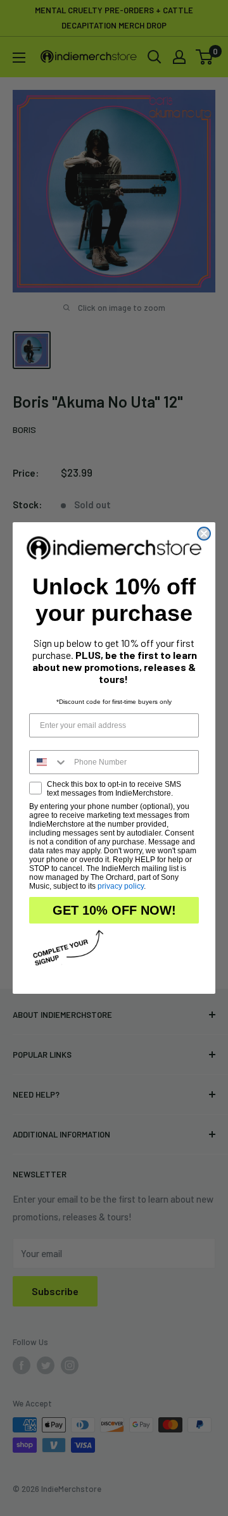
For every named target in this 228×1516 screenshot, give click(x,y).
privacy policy (121, 886)
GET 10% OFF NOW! (114, 910)
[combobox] (49, 762)
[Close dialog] (204, 533)
